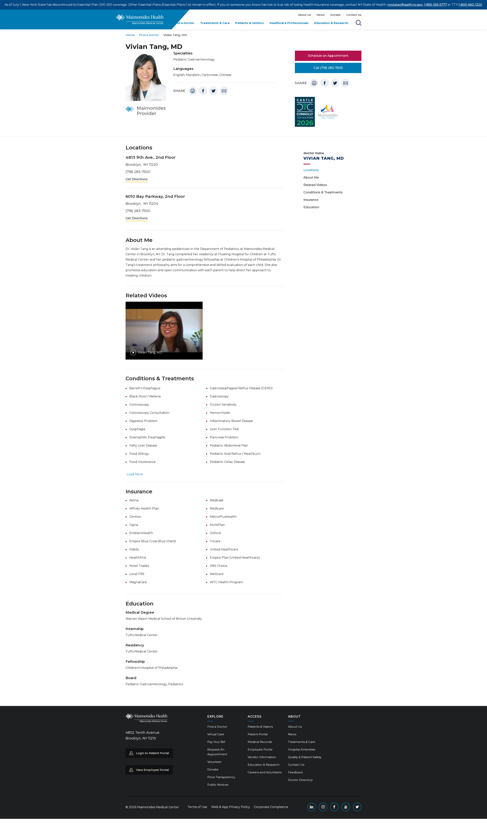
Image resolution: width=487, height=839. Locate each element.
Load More (135, 474)
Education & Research (331, 23)
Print (192, 91)
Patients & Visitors (249, 23)
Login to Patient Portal (152, 753)
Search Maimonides (358, 23)
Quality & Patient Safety (304, 757)
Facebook (203, 91)
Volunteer (214, 762)
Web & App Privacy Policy (230, 807)
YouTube (345, 807)
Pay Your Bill (216, 742)
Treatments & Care (215, 23)
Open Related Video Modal (164, 331)
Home (130, 35)
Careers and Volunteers (265, 772)
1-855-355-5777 (435, 4)
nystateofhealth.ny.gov (405, 4)
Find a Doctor (183, 23)
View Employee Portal (152, 770)
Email (224, 91)
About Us (304, 15)
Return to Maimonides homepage (140, 19)
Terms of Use (197, 807)
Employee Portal (260, 749)
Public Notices (217, 784)
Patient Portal (258, 734)
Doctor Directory (300, 780)
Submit (346, 31)
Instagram (323, 807)
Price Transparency (221, 777)
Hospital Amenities (301, 749)
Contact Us (353, 15)
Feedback (295, 772)
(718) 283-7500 (138, 172)
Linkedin (311, 807)
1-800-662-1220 (470, 4)
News (321, 15)
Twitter (213, 91)
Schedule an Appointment (328, 55)
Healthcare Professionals (289, 23)
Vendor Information (262, 757)
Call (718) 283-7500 (328, 68)
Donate (335, 15)
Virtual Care (215, 734)
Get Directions (137, 179)
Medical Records (260, 742)
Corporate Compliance (271, 807)
